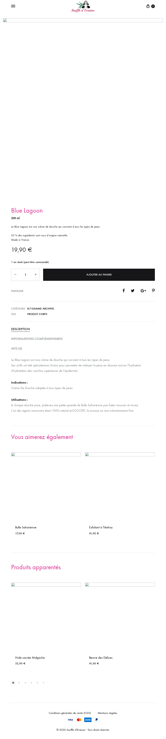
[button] (13, 683)
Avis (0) (16, 348)
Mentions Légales (107, 713)
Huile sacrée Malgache (30, 657)
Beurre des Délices (101, 657)
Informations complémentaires (37, 339)
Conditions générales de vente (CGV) (70, 713)
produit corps (37, 314)
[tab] (83, 329)
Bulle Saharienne (25, 527)
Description (20, 329)
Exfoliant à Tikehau (101, 527)
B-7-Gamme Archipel (40, 308)
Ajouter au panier (99, 274)
